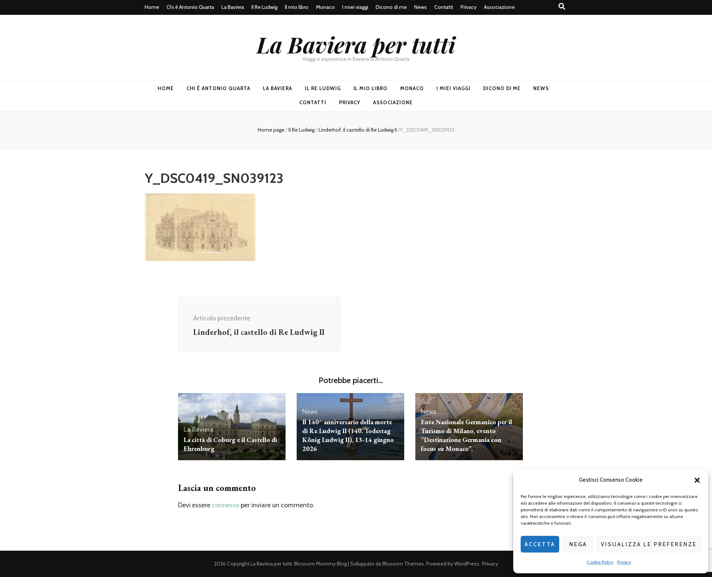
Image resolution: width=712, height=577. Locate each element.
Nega (578, 544)
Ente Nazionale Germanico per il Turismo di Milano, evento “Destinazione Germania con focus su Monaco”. (466, 435)
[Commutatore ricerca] (561, 6)
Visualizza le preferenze (649, 544)
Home (152, 7)
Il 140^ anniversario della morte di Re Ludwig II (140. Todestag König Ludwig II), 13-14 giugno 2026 (348, 435)
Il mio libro (297, 7)
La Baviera (232, 7)
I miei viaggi (355, 7)
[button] (697, 480)
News (420, 7)
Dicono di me (391, 7)
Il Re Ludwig (264, 7)
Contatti (443, 7)
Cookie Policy (600, 562)
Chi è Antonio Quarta (190, 7)
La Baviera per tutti (356, 44)
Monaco (325, 7)
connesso (225, 505)
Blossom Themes (403, 563)
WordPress (466, 563)
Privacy (624, 562)
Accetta (540, 544)
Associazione (499, 7)
